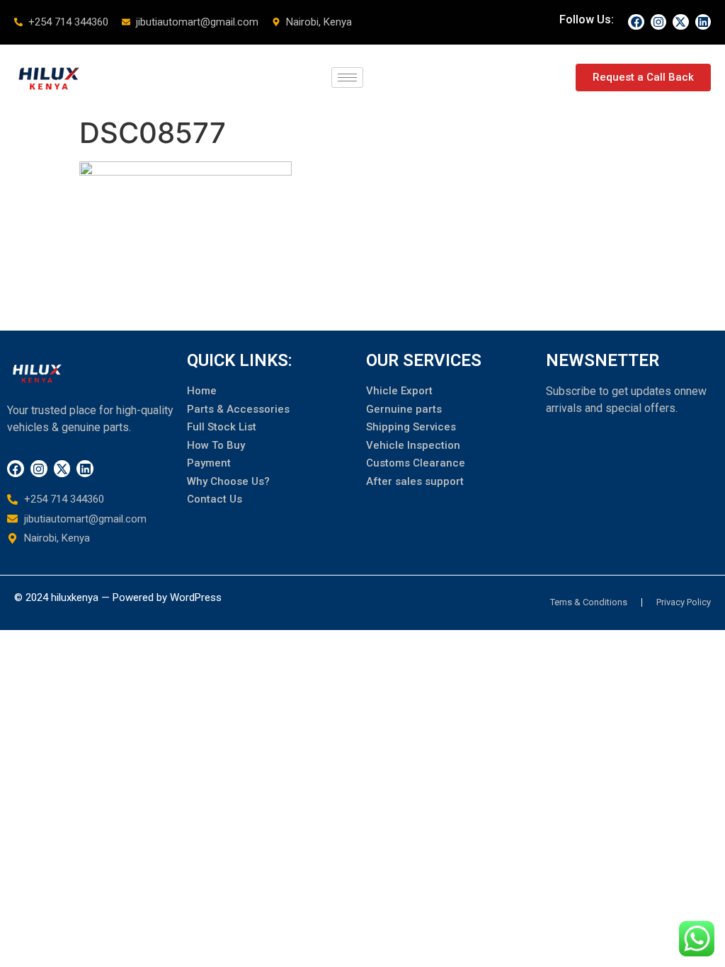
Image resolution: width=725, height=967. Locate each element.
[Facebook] (636, 22)
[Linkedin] (703, 22)
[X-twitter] (680, 22)
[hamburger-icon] (347, 77)
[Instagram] (658, 22)
